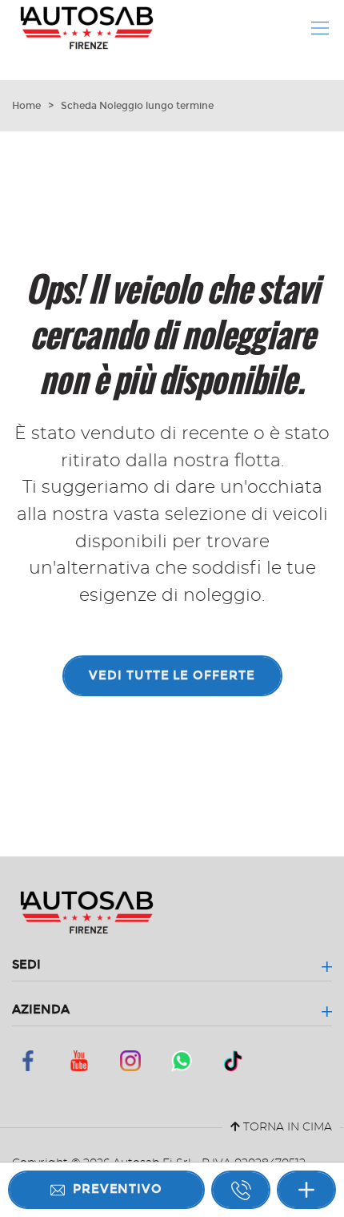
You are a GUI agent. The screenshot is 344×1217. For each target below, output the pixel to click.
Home (26, 105)
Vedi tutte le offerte (172, 675)
